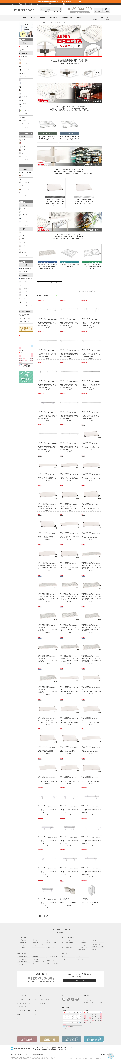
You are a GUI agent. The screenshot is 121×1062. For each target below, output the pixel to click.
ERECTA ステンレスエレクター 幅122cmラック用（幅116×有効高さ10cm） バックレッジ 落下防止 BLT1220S (91, 355)
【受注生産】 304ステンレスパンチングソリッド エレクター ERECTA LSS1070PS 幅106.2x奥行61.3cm (47, 691)
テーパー (24, 120)
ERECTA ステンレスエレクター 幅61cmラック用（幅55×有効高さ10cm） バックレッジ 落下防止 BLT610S (91, 324)
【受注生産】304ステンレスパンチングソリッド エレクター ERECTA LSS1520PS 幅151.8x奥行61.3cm (70, 660)
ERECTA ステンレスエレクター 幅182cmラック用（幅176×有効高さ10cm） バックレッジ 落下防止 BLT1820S (47, 355)
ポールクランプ (25, 123)
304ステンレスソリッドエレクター (26, 222)
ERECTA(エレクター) (47, 22)
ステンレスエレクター (27, 211)
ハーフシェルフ (25, 100)
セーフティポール (26, 80)
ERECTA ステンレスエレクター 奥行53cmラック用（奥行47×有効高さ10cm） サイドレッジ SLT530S (69, 811)
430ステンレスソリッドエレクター (26, 218)
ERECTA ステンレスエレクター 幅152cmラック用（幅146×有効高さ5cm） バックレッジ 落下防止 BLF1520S (91, 417)
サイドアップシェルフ (27, 143)
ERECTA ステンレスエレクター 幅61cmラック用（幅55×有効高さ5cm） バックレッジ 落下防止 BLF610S (47, 417)
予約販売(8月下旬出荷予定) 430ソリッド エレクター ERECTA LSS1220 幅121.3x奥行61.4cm (47, 567)
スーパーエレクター (26, 208)
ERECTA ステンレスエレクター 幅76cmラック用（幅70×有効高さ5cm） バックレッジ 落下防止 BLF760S (91, 386)
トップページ (39, 22)
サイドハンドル (25, 110)
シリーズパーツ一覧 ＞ (27, 255)
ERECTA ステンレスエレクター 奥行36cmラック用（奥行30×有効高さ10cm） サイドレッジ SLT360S (47, 842)
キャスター (24, 86)
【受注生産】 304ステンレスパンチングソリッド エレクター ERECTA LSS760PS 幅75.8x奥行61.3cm (69, 629)
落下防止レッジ (25, 238)
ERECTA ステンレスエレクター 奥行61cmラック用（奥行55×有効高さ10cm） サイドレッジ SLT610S (47, 811)
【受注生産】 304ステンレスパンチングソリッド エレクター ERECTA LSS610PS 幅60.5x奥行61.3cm (91, 629)
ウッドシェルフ (25, 63)
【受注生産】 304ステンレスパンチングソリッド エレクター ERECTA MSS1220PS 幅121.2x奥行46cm (70, 598)
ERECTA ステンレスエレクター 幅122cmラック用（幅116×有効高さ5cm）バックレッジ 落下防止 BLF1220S (47, 448)
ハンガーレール (25, 90)
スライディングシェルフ (27, 70)
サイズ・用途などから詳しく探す (53, 11)
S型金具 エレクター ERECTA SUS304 (90, 902)
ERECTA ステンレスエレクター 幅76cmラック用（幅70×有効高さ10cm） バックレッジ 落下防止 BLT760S (69, 324)
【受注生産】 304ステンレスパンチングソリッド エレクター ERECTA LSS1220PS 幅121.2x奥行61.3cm (91, 660)
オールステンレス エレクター (26, 215)
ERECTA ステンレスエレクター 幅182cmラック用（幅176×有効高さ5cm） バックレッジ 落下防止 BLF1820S (69, 417)
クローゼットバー (26, 189)
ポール (23, 73)
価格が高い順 (92, 291)
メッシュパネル (25, 245)
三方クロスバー (25, 93)
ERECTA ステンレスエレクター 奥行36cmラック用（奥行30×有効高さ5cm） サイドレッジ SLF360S (91, 873)
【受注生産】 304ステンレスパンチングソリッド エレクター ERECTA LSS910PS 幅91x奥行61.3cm (47, 629)
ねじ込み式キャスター (27, 252)
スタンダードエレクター (27, 271)
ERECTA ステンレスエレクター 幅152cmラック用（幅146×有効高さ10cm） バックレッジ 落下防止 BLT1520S (69, 355)
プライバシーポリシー (24, 321)
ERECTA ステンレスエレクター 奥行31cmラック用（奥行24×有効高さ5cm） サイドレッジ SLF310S (47, 904)
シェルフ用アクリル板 (27, 113)
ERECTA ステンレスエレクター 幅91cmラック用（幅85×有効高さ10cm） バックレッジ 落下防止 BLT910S (47, 324)
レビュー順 (98, 291)
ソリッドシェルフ (26, 179)
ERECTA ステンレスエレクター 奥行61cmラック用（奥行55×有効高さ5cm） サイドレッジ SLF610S (91, 842)
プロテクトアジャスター (27, 83)
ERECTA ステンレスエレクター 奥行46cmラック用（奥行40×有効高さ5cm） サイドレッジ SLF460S (69, 873)
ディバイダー (25, 96)
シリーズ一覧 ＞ (27, 225)
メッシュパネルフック (27, 249)
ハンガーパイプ (25, 103)
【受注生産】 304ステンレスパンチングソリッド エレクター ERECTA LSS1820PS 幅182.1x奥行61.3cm (47, 660)
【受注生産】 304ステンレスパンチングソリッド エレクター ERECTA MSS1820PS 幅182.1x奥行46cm (91, 567)
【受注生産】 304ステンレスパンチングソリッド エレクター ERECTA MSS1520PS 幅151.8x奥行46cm (48, 598)
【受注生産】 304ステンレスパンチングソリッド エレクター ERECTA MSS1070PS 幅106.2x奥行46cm (91, 598)
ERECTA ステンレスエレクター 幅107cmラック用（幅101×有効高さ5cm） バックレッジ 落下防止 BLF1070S (69, 448)
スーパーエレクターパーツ (67, 22)
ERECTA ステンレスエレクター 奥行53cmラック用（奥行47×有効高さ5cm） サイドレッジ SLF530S (47, 873)
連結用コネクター (26, 117)
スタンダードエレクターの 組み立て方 (25, 315)
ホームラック (25, 49)
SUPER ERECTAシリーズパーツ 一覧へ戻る (49, 283)
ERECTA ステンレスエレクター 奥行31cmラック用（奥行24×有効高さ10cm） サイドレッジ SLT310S (69, 842)
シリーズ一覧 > (25, 127)
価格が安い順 (85, 291)
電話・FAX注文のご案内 (24, 318)
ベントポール (25, 76)
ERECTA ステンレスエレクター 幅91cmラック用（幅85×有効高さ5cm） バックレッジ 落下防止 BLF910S (69, 386)
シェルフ (24, 232)
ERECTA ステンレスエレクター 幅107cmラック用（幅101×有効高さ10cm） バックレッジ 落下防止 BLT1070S (47, 386)
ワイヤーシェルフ (26, 59)
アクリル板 (24, 156)
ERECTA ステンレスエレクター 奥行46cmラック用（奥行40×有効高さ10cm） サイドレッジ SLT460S (91, 811)
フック (23, 107)
